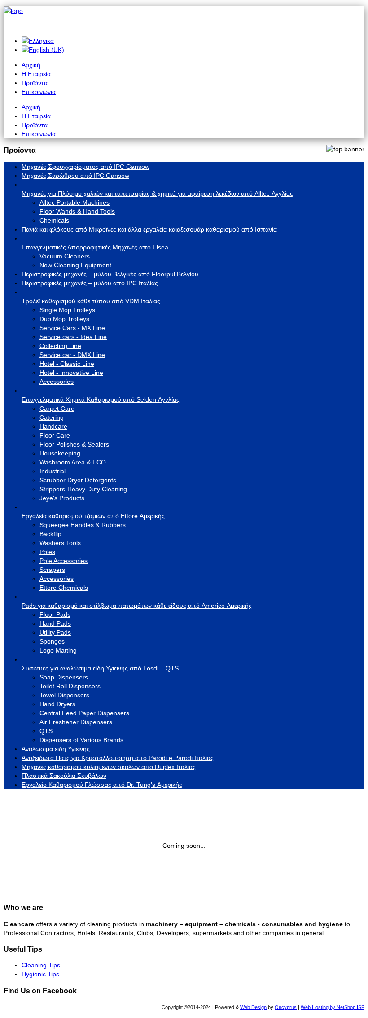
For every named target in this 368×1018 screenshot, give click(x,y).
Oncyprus (286, 1007)
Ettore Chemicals (63, 587)
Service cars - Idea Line (73, 336)
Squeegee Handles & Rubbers (82, 524)
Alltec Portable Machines (74, 202)
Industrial (52, 471)
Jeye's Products (61, 498)
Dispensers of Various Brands (81, 739)
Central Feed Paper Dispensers (84, 713)
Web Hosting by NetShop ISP (332, 1007)
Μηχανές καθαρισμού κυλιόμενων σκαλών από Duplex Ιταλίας (109, 766)
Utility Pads (55, 632)
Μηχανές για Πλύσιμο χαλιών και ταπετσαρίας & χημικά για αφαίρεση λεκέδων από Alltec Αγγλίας (157, 193)
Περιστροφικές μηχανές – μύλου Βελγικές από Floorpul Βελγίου (110, 274)
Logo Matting (58, 650)
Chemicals (54, 220)
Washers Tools (60, 542)
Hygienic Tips (40, 974)
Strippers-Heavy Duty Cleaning (83, 489)
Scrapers (52, 569)
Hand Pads (55, 623)
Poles (47, 551)
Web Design (253, 1007)
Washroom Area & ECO (72, 462)
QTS (46, 731)
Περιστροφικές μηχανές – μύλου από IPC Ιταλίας (90, 283)
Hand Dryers (57, 704)
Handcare (53, 426)
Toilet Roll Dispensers (70, 686)
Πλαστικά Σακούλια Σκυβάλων (64, 775)
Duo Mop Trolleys (64, 318)
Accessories (56, 381)
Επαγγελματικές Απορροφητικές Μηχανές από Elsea (95, 247)
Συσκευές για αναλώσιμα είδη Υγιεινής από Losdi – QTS (100, 668)
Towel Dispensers (64, 695)
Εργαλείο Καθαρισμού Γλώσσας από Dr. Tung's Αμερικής (102, 784)
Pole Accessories (63, 560)
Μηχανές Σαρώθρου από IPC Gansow (75, 175)
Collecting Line (60, 345)
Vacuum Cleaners (64, 256)
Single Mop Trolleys (67, 310)
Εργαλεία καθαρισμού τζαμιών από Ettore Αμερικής (93, 516)
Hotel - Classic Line (66, 363)
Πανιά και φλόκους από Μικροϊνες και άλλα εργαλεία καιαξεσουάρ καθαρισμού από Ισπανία (149, 229)
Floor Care (54, 435)
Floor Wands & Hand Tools (77, 211)
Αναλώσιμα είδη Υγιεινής (56, 748)
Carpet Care (56, 408)
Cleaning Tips (41, 965)
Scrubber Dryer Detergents (77, 480)
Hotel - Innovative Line (71, 372)
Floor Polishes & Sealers (74, 444)
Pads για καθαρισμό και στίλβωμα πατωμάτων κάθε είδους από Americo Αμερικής (137, 605)
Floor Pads (54, 614)
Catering (51, 417)
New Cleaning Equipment (75, 265)
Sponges (52, 641)
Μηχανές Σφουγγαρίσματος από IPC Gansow (85, 166)
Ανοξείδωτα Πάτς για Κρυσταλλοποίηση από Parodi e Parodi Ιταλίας (118, 757)
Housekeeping (59, 453)
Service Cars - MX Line (72, 327)
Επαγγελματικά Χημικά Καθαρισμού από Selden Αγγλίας (101, 399)
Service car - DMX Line (72, 354)
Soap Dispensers (63, 677)
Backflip (50, 533)
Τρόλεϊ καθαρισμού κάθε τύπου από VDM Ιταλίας (91, 301)
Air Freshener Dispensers (75, 722)
